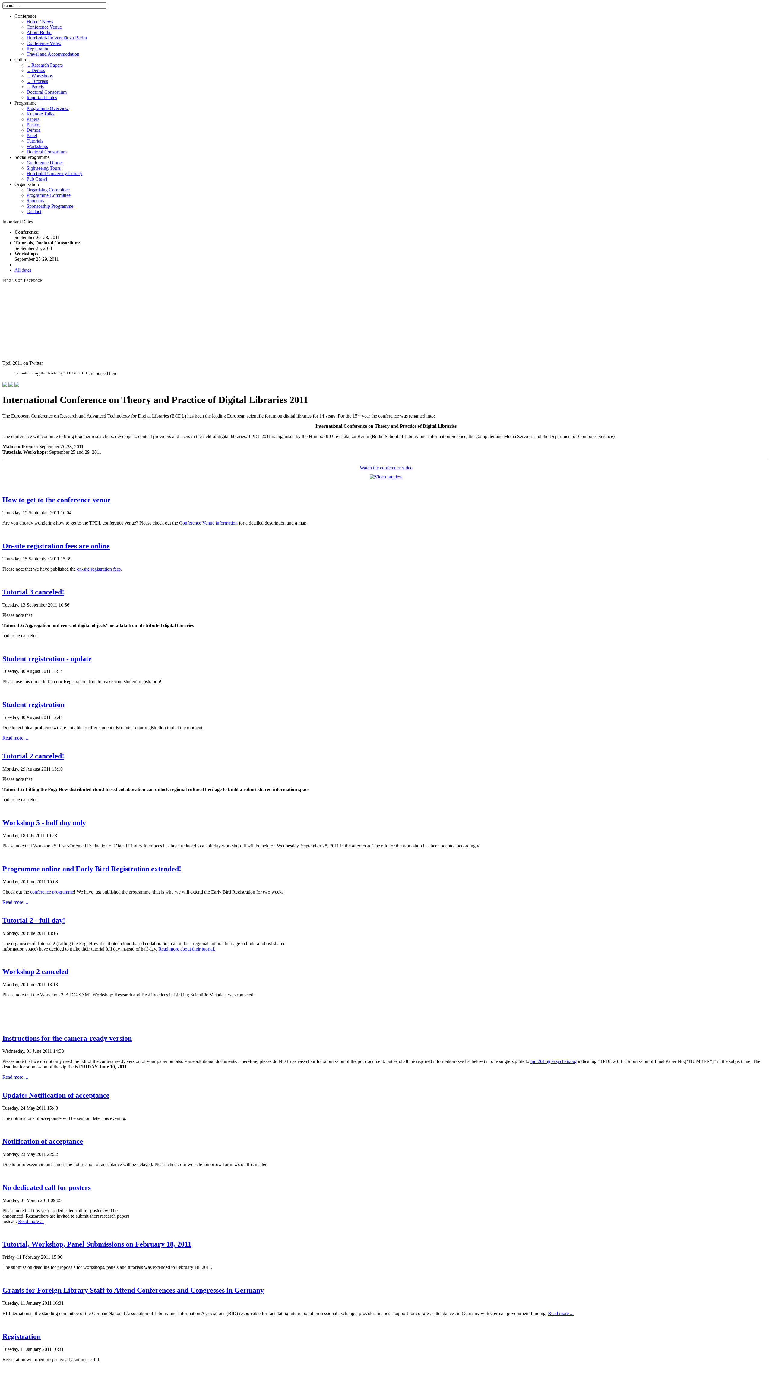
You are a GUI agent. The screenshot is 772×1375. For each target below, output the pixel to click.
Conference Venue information (208, 522)
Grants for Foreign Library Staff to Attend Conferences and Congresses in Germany (133, 1290)
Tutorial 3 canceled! (33, 592)
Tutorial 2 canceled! (33, 756)
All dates (22, 270)
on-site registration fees (99, 569)
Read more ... (15, 737)
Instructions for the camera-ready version (67, 1038)
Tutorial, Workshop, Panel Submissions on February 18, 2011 (96, 1244)
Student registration (33, 704)
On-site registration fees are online (56, 546)
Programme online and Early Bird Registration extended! (91, 869)
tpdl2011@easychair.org (553, 1061)
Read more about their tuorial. (186, 948)
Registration (21, 1336)
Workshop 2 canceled (35, 972)
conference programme (52, 891)
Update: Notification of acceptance (55, 1095)
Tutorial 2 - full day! (33, 920)
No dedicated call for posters (46, 1187)
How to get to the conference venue (56, 500)
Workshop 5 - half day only (44, 823)
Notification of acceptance (42, 1141)
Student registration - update (47, 659)
